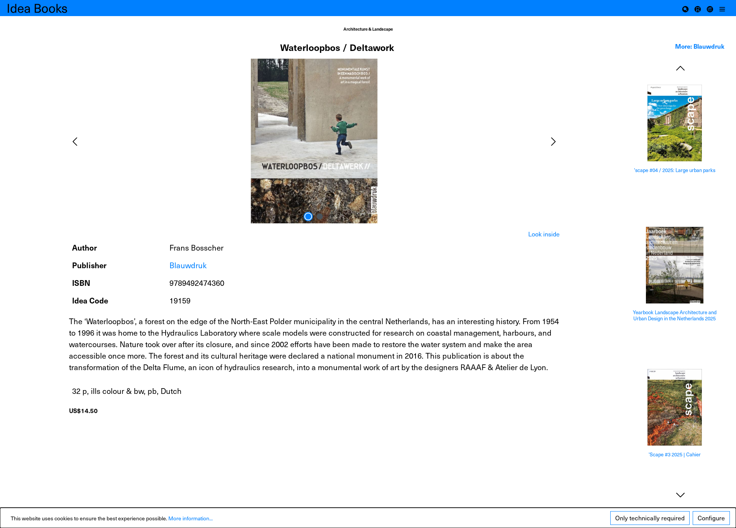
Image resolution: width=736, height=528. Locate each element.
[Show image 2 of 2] (320, 216)
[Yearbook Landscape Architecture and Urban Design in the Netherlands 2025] (675, 265)
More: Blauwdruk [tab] (699, 46)
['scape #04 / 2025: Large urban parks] (675, 123)
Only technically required (650, 518)
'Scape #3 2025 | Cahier (675, 454)
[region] (314, 141)
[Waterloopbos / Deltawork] (314, 141)
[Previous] (74, 140)
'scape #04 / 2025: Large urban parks (674, 170)
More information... (190, 518)
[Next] (553, 140)
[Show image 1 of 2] (308, 216)
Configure (711, 518)
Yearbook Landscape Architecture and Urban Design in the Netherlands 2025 (674, 315)
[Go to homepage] (46, 8)
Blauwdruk (188, 265)
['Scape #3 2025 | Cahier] (675, 407)
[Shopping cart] (698, 8)
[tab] (544, 234)
